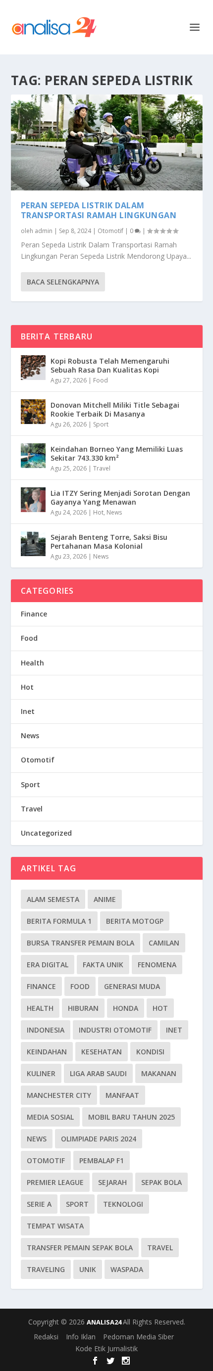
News (114, 512)
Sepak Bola (161, 1182)
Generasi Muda (132, 986)
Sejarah (112, 1182)
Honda (125, 1008)
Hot (98, 512)
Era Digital (47, 964)
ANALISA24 (105, 1322)
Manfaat (122, 1095)
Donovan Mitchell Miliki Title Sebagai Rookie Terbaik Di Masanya (115, 409)
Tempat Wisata (55, 1225)
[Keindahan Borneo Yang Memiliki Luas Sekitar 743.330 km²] (33, 455)
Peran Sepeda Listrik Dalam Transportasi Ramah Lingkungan (99, 210)
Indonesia (45, 1030)
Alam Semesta (53, 899)
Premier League (55, 1182)
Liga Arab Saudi (98, 1073)
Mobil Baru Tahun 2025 (131, 1117)
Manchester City (59, 1095)
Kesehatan (101, 1051)
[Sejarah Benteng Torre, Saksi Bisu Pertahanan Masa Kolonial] (33, 543)
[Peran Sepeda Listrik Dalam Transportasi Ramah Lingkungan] (107, 142)
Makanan (158, 1073)
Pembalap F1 (101, 1160)
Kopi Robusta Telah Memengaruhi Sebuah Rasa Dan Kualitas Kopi (110, 365)
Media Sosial (50, 1117)
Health (32, 662)
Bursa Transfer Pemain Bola (80, 942)
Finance (34, 613)
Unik (87, 1269)
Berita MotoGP (134, 921)
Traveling (46, 1269)
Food (100, 380)
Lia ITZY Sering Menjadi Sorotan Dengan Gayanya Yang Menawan (120, 497)
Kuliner (41, 1073)
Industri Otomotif (115, 1030)
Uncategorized (46, 833)
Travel (101, 468)
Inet (28, 711)
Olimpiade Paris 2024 (98, 1138)
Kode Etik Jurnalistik (106, 1348)
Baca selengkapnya (63, 281)
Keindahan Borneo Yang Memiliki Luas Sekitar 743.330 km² (117, 453)
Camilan (164, 942)
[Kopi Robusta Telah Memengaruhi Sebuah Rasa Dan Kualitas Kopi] (33, 367)
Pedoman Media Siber (138, 1336)
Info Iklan (81, 1336)
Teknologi (123, 1204)
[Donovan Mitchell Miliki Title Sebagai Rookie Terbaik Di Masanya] (33, 411)
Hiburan (83, 1008)
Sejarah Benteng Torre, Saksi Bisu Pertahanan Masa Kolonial (109, 541)
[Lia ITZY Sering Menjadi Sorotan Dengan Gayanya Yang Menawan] (33, 499)
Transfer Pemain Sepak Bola (80, 1247)
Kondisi (150, 1051)
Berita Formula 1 (59, 921)
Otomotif (110, 231)
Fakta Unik (103, 964)
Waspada (126, 1269)
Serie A (39, 1204)
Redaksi (46, 1336)
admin (44, 231)
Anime (105, 899)
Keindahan (47, 1051)
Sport (100, 424)
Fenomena (157, 964)
